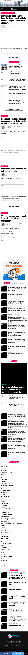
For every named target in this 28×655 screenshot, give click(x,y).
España (3, 494)
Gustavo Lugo (4, 503)
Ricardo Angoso (5, 549)
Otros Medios (4, 540)
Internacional (4, 510)
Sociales (3, 554)
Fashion (3, 501)
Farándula (3, 499)
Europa (3, 498)
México (3, 525)
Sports (16, 645)
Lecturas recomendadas (7, 518)
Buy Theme (6, 645)
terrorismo (4, 560)
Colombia (3, 474)
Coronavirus (4, 478)
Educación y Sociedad (7, 485)
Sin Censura (4, 552)
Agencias (3, 465)
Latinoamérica (5, 516)
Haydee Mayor (5, 505)
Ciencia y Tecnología (6, 472)
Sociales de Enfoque (6, 556)
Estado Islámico (5, 496)
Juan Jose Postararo (6, 514)
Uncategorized (5, 562)
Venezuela (4, 564)
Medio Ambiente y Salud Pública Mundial (11, 523)
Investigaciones (5, 512)
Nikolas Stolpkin (5, 531)
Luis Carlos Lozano (6, 520)
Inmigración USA (5, 509)
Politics (3, 545)
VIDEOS (3, 565)
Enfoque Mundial (5, 490)
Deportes (3, 481)
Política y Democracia (6, 543)
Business (3, 470)
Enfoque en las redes (6, 489)
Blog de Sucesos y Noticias (8, 468)
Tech (2, 558)
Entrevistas (4, 492)
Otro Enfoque (4, 538)
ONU (2, 534)
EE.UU (2, 487)
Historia (3, 507)
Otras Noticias (5, 536)
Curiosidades (4, 479)
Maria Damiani (5, 521)
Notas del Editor (5, 532)
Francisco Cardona (11, 26)
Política (3, 542)
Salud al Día (4, 551)
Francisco (9, 127)
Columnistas (4, 476)
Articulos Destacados (6, 467)
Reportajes (4, 547)
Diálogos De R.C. (5, 483)
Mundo (3, 527)
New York (3, 529)
